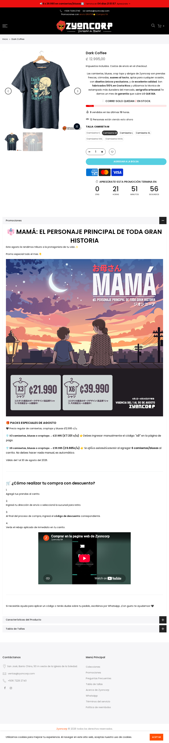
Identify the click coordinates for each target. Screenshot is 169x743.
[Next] (77, 91)
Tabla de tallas (94, 684)
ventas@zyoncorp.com (97, 10)
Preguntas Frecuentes (98, 678)
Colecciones (93, 666)
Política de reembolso (98, 707)
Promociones (93, 672)
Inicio (5, 39)
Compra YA (102, 14)
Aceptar (156, 737)
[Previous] (8, 91)
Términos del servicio (98, 701)
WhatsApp (92, 695)
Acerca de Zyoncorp (97, 690)
